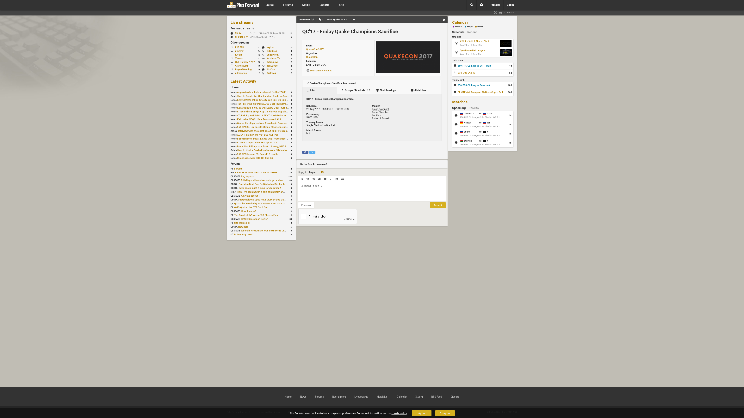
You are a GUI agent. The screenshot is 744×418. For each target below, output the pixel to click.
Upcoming (459, 108)
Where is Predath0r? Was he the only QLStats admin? (270, 230)
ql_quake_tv (241, 37)
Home (235, 87)
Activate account (250, 195)
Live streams (242, 22)
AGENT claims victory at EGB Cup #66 (257, 135)
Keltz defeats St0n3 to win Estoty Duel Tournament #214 (268, 107)
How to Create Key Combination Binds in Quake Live (265, 96)
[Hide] (330, 179)
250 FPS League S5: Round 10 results (257, 154)
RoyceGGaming (243, 69)
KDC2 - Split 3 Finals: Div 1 (474, 41)
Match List (382, 396)
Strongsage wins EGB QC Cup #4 (255, 158)
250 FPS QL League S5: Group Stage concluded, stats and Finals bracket (276, 127)
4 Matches (420, 90)
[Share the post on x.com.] (312, 152)
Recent (472, 32)
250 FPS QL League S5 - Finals (474, 65)
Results (474, 108)
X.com (419, 396)
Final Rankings (387, 90)
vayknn (270, 47)
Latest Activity (243, 81)
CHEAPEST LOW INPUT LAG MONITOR (256, 172)
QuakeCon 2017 (315, 49)
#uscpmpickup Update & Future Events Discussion (265, 199)
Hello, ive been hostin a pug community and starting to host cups (272, 192)
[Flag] (325, 179)
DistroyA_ (272, 73)
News (303, 396)
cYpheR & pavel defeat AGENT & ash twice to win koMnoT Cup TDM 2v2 (276, 115)
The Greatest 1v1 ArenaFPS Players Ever (256, 215)
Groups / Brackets (354, 90)
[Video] (319, 179)
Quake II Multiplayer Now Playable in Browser (262, 123)
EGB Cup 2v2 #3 (466, 72)
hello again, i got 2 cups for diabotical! (260, 188)
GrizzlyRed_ (273, 54)
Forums (235, 163)
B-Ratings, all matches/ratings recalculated (264, 180)
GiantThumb (242, 65)
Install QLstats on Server (254, 219)
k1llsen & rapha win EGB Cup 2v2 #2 (257, 142)
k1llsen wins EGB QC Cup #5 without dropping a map (266, 111)
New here (243, 226)
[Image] (336, 179)
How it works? (248, 211)
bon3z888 (272, 65)
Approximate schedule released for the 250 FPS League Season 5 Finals (276, 92)
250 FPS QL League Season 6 (474, 85)
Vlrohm (239, 58)
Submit (438, 205)
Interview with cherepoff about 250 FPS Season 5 (265, 131)
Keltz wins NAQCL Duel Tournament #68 (259, 119)
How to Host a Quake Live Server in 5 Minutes (262, 150)
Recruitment (339, 396)
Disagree (445, 413)
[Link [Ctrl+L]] (313, 179)
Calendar (460, 22)
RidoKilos (272, 51)
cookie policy (399, 413)
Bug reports (247, 176)
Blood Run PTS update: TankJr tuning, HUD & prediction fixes (270, 146)
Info (311, 90)
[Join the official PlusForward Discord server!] (501, 12)
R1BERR (239, 47)
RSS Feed (436, 396)
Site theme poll (242, 223)
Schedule (458, 32)
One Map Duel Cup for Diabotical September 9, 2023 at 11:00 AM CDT (277, 184)
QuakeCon (312, 57)
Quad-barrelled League (472, 50)
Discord (454, 396)
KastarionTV (273, 58)
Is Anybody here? (243, 234)
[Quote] (307, 179)
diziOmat (271, 69)
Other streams (240, 42)
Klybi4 (238, 54)
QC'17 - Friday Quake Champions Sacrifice (350, 31)
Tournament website (321, 70)
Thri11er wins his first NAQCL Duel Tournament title (265, 104)
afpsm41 (240, 51)
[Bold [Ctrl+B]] (301, 179)
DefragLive (272, 62)
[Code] (342, 179)
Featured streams (242, 28)
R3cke (238, 33)
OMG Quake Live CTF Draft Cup (251, 207)
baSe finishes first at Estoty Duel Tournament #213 (264, 138)
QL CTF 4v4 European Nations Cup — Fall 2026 (483, 92)
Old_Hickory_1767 (245, 62)
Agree (421, 413)
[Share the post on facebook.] (305, 152)
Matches (460, 102)
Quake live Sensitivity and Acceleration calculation (261, 203)
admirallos (241, 73)
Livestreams (361, 396)
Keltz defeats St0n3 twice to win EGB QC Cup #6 (263, 100)
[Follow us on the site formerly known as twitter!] (495, 12)
